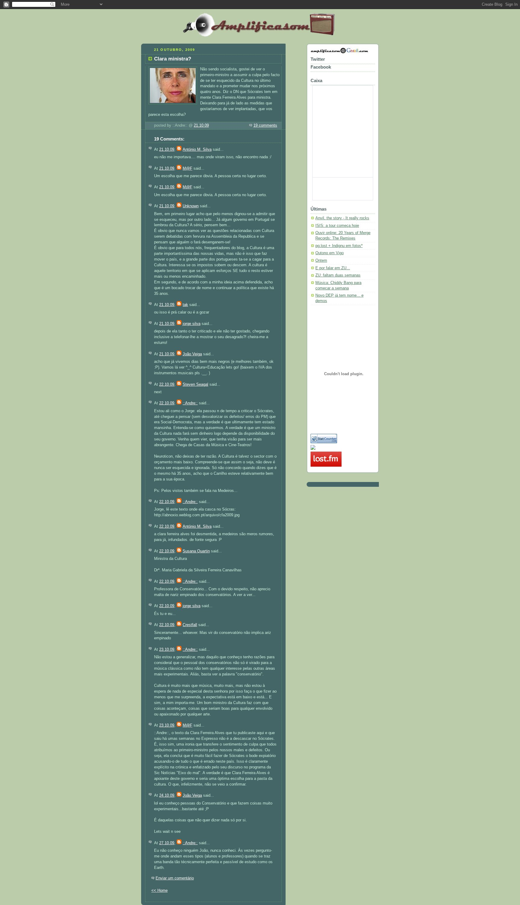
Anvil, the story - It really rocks (342, 218)
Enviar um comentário (175, 878)
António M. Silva (197, 149)
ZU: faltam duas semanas (338, 275)
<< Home (159, 890)
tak (185, 305)
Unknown (191, 206)
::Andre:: (190, 403)
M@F (187, 168)
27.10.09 (166, 843)
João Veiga (192, 354)
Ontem (321, 260)
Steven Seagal (195, 384)
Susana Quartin (196, 551)
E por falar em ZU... (332, 268)
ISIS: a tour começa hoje (337, 226)
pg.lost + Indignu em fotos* (339, 246)
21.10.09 (201, 125)
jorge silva (191, 324)
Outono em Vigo (329, 253)
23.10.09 (166, 649)
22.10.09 (166, 384)
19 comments (265, 125)
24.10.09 (166, 795)
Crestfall (190, 625)
